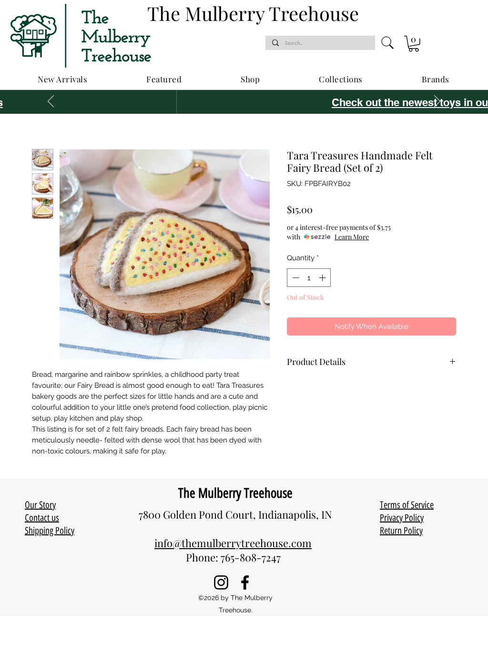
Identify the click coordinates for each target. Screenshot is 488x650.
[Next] (437, 101)
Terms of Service (407, 505)
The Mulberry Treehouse (235, 493)
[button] (413, 44)
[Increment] (323, 277)
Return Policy (401, 530)
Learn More (352, 236)
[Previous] (51, 101)
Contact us (42, 517)
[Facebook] (244, 582)
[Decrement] (294, 277)
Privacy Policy (402, 517)
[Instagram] (221, 582)
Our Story (40, 505)
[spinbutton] (309, 277)
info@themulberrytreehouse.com (233, 543)
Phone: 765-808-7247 (233, 557)
